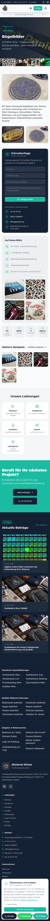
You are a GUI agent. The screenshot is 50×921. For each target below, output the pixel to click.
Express (7, 825)
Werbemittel (9, 814)
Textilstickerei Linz (10, 678)
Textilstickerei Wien (11, 675)
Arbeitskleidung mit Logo (11, 748)
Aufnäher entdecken (36, 347)
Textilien (7, 811)
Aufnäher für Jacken (35, 714)
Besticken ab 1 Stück (11, 732)
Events (7, 822)
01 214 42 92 (15, 212)
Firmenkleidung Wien (11, 682)
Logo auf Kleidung (10, 741)
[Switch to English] (48, 2)
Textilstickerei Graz (34, 675)
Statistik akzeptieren (25, 909)
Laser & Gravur (10, 818)
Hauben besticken (10, 710)
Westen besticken (34, 706)
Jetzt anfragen (23, 492)
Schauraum (6, 873)
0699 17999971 (16, 217)
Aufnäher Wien (9, 686)
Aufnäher (8, 807)
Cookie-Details (11, 904)
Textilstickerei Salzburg (36, 678)
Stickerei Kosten (9, 736)
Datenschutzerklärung (29, 900)
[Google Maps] (10, 786)
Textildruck (8, 803)
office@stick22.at (17, 222)
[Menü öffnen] (45, 8)
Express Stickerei (34, 736)
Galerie (5, 876)
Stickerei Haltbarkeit (35, 748)
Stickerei (7, 800)
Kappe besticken (9, 706)
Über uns (5, 869)
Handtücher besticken (36, 702)
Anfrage (38, 8)
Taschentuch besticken (12, 714)
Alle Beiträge (8, 26)
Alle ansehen (41, 525)
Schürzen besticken (35, 710)
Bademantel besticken (12, 702)
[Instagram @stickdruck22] (43, 2)
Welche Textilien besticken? (33, 741)
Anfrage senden (26, 199)
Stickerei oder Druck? (36, 732)
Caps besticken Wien (35, 682)
